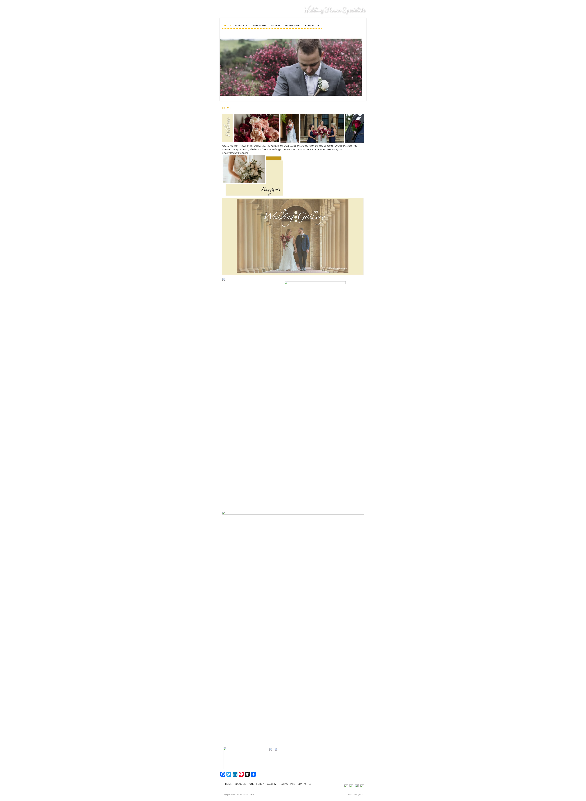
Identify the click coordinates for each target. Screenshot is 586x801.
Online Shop (259, 25)
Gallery (275, 25)
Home (227, 25)
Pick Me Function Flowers (245, 12)
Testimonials (293, 25)
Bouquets (241, 25)
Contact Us (312, 25)
